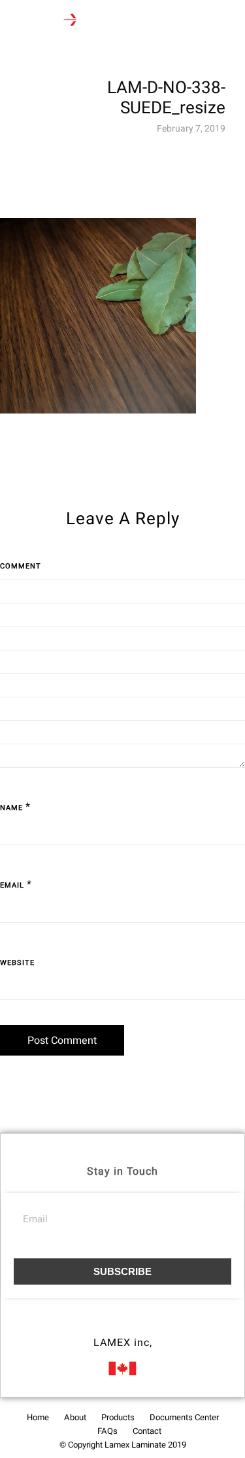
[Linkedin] (147, 1324)
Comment (20, 566)
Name (11, 807)
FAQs (107, 1431)
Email (12, 885)
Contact (147, 1431)
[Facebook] (98, 1324)
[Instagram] (122, 1324)
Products (118, 1417)
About (75, 1417)
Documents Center (184, 1417)
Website (17, 962)
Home (38, 1417)
